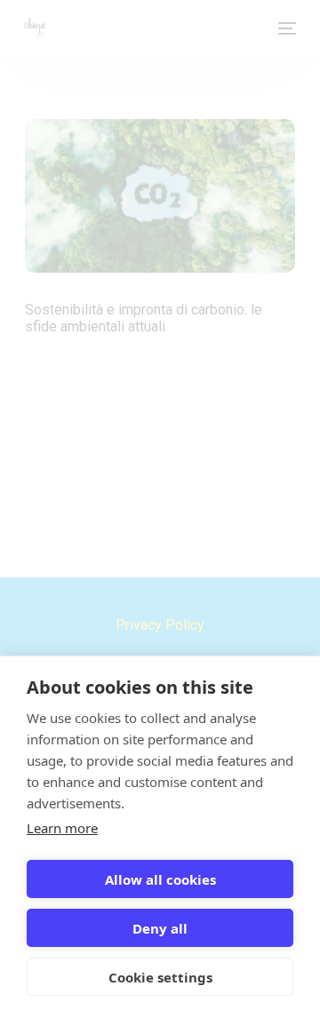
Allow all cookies (160, 879)
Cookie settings (160, 977)
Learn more (62, 828)
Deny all (160, 928)
